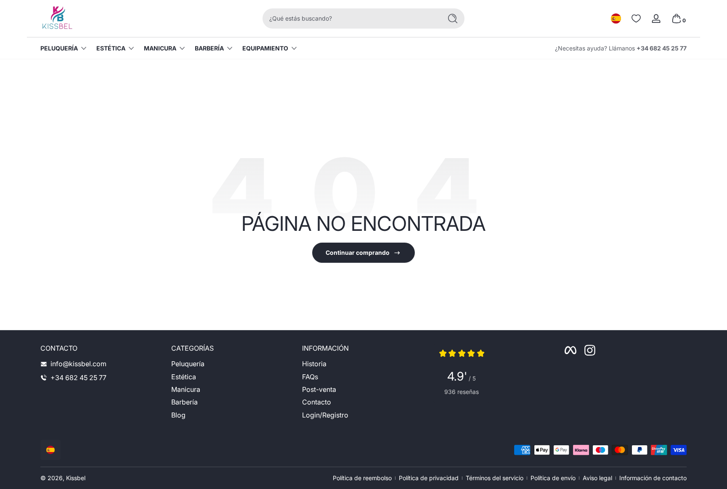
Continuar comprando (358, 252)
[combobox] (350, 18)
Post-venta (319, 389)
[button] (616, 18)
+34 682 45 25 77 (662, 48)
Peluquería (59, 48)
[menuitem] (232, 363)
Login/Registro (325, 415)
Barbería (209, 48)
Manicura (160, 48)
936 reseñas (461, 391)
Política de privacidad (429, 477)
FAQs (310, 377)
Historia (314, 363)
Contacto (316, 402)
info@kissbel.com (78, 363)
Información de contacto (653, 477)
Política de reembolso (362, 477)
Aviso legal (597, 477)
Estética (110, 48)
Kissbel (75, 477)
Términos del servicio (494, 477)
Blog (178, 415)
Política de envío (553, 477)
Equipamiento (265, 48)
